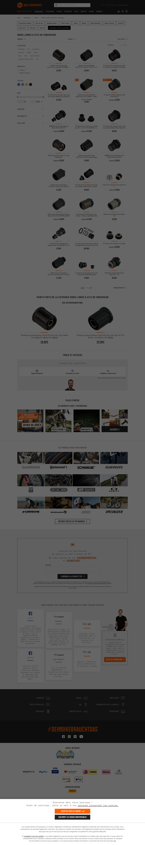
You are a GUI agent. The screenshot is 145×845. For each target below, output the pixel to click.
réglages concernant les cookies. (98, 805)
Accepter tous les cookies (71, 811)
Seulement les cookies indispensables (72, 817)
